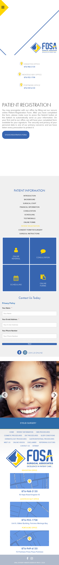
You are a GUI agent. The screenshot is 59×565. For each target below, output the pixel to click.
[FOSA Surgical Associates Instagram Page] (25, 352)
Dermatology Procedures (15, 439)
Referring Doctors (47, 442)
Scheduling (29, 215)
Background (29, 199)
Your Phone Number (9, 331)
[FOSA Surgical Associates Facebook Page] (19, 352)
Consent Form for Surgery (30, 230)
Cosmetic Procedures (13, 436)
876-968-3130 (29, 67)
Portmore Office (31, 85)
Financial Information (29, 207)
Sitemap (36, 446)
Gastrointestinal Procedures (41, 439)
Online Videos (19, 442)
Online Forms (29, 222)
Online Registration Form (16, 135)
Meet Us (7, 442)
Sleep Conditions (48, 436)
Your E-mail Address (10, 319)
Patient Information (29, 190)
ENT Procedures (31, 436)
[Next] (54, 395)
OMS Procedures (43, 432)
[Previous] (4, 395)
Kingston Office (32, 64)
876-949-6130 (29, 88)
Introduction (29, 196)
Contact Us (25, 446)
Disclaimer (31, 442)
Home (11, 432)
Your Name (7, 308)
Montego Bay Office (32, 75)
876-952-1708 (29, 77)
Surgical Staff (29, 203)
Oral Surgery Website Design (24, 563)
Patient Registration (30, 226)
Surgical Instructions (29, 234)
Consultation (29, 211)
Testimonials (29, 218)
